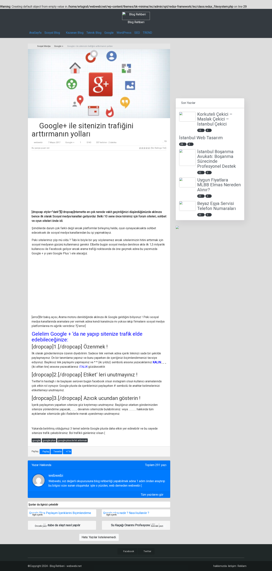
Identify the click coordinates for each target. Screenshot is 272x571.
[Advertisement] (99, 181)
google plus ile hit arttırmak (72, 440)
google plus (49, 440)
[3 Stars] (144, 148)
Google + (69, 142)
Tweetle (57, 451)
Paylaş (45, 451)
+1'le (68, 451)
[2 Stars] (142, 148)
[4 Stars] (147, 148)
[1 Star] (140, 148)
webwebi (38, 142)
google (36, 440)
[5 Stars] (149, 148)
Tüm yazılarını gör (152, 494)
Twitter (147, 551)
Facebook (128, 551)
